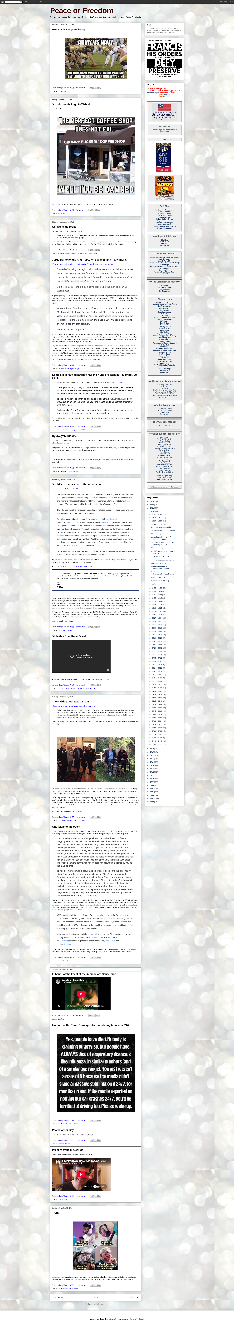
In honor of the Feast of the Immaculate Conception (84, 974)
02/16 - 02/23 (157, 724)
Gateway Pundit (165, 327)
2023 (152, 501)
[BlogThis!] (93, 88)
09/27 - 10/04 (157, 618)
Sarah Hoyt (164, 265)
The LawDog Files (164, 338)
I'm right (119, 382)
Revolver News (164, 356)
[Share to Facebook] (98, 88)
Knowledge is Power (164, 334)
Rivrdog (165, 358)
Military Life (62, 91)
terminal (67, 944)
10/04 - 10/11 (157, 615)
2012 (152, 772)
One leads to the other (66, 826)
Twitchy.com (164, 414)
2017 (152, 755)
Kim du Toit (164, 332)
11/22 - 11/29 (157, 591)
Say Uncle (164, 388)
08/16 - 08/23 (157, 638)
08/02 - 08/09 (157, 645)
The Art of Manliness (164, 212)
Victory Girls (164, 372)
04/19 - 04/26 (157, 695)
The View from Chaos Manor (164, 272)
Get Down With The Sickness (91, 430)
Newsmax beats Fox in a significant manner (67, 231)
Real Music (61, 1019)
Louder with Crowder (164, 410)
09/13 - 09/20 (157, 625)
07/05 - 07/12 (157, 658)
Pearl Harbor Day (63, 1130)
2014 (152, 765)
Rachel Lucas (164, 452)
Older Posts (134, 1297)
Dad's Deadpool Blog (164, 476)
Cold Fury (164, 316)
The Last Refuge (164, 369)
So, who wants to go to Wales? (71, 104)
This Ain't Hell (164, 370)
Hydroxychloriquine (64, 436)
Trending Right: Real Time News (164, 305)
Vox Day (164, 274)
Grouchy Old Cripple (164, 474)
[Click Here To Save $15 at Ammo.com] (163, 172)
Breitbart (164, 286)
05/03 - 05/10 (157, 688)
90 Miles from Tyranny (164, 303)
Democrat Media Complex (67, 253)
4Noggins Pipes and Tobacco (165, 226)
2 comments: (80, 210)
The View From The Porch (164, 394)
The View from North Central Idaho (164, 396)
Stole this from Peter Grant (69, 636)
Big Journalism (164, 291)
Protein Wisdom (164, 463)
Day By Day (164, 323)
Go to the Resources (164, 139)
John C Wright (164, 270)
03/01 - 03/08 (157, 718)
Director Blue (165, 325)
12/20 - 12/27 (157, 518)
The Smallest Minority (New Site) (164, 390)
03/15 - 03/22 (157, 711)
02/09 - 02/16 (157, 728)
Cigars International (164, 221)
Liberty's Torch (164, 341)
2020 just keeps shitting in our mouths (82, 566)
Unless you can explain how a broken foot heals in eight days (74, 706)
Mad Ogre (164, 386)
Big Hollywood (164, 289)
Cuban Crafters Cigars (164, 219)
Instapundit (164, 330)
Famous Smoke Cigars (164, 223)
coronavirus (106, 387)
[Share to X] (95, 88)
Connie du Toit (165, 441)
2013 (152, 768)
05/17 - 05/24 (157, 681)
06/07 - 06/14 (157, 671)
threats (68, 522)
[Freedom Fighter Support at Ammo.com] (172, 172)
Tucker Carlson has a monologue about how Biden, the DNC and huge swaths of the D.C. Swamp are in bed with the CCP (95, 831)
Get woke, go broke (64, 226)
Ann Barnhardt (164, 308)
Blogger (141, 1319)
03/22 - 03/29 (157, 708)
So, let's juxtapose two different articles (76, 484)
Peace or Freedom (81, 10)
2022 (152, 505)
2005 (152, 795)
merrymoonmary (123, 1319)
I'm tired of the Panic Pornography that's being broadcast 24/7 (90, 1025)
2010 (152, 778)
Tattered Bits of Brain (164, 465)
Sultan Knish (164, 363)
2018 (152, 752)
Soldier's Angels (153, 93)
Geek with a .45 (164, 454)
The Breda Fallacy (164, 456)
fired (61, 532)
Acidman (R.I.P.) (164, 443)
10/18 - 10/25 (157, 608)
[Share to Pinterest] (100, 88)
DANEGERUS (165, 437)
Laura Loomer (164, 412)
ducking (65, 940)
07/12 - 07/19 (157, 655)
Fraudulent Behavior (75, 688)
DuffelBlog (165, 244)
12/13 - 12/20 (157, 521)
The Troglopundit (165, 461)
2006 (152, 792)
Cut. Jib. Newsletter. (164, 319)
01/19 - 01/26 (157, 738)
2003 (152, 802)
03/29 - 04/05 (157, 705)
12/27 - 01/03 (157, 514)
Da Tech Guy (164, 321)
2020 (152, 511)
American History (63, 1144)
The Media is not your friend (87, 253)
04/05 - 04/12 (157, 701)
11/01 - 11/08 (157, 601)
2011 (152, 775)
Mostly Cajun (165, 347)
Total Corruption (89, 688)
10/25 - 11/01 (157, 605)
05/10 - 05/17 (157, 685)
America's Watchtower (164, 479)
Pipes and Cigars (164, 224)
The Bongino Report (165, 409)
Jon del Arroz (164, 259)
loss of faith (110, 940)
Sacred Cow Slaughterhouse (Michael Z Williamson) (164, 267)
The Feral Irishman (164, 367)
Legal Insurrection (164, 339)
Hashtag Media (164, 328)
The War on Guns (164, 397)
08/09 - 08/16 (157, 641)
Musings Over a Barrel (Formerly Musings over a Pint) (164, 349)
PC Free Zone (164, 354)
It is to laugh (62, 214)
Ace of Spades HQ (164, 306)
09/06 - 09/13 (157, 628)
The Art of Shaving (164, 215)
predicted (79, 497)
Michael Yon (164, 245)
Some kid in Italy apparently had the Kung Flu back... (163, 543)
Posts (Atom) (100, 1304)
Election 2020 (62, 688)
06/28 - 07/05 (157, 661)
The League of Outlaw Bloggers (164, 343)
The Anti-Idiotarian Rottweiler (165, 365)
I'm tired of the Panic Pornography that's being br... (163, 573)
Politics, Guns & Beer (164, 457)
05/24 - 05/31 (157, 678)
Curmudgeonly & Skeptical (164, 317)
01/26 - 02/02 (157, 734)
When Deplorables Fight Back (70, 489)
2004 (152, 798)
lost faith (93, 934)
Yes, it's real (56, 204)
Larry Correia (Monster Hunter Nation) (164, 263)
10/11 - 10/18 (157, 611)
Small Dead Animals (164, 361)
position (105, 522)
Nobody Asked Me (164, 261)
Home (96, 1297)
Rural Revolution (164, 359)
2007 (152, 788)
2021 (152, 508)
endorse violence (84, 535)
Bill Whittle (164, 310)
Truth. (55, 1212)
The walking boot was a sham (70, 701)
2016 (152, 759)
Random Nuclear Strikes (164, 472)
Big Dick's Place (164, 450)
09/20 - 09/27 (157, 621)
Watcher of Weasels (164, 426)
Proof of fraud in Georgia (67, 1149)
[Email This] (91, 88)
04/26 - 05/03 (157, 691)
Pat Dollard (164, 242)
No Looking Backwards (164, 446)
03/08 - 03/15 (157, 715)
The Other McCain (164, 352)
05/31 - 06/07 (157, 675)
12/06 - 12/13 (157, 524)
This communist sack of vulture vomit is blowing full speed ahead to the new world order (83, 264)
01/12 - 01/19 (157, 741)
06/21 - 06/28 (157, 665)
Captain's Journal (164, 312)
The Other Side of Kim (164, 439)
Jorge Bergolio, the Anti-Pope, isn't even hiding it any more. (89, 259)
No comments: (81, 88)
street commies (112, 519)
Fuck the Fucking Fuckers (71, 430)
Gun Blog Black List (164, 385)
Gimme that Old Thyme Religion (69, 369)
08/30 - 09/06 (157, 631)
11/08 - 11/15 (157, 598)
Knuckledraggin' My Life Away (164, 336)
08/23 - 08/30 (157, 635)
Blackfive (164, 240)
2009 (152, 782)
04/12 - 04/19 (157, 698)
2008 (152, 785)
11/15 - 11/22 (157, 595)
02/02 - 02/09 (157, 731)
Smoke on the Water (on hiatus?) (164, 448)
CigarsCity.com (164, 217)
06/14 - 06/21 (157, 668)
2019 (152, 749)
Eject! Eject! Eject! (164, 445)
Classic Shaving (164, 213)
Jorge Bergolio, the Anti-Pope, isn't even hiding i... (162, 538)
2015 (152, 762)
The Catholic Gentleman (165, 314)
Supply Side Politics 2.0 (164, 466)
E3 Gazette (165, 459)
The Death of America (65, 630)
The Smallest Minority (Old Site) (164, 392)
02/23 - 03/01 (157, 721)
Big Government (164, 287)
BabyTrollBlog (165, 468)
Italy (80, 387)
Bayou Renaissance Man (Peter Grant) (164, 257)
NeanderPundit (164, 470)
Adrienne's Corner (164, 477)
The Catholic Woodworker (164, 210)
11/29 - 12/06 (157, 588)
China (87, 393)
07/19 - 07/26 (157, 651)
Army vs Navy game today (68, 29)
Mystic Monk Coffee (164, 228)
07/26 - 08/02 (157, 648)
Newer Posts (57, 1297)
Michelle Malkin (165, 345)
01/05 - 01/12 (157, 744)
